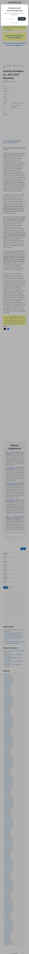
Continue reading (14, 22)
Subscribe (21, 18)
